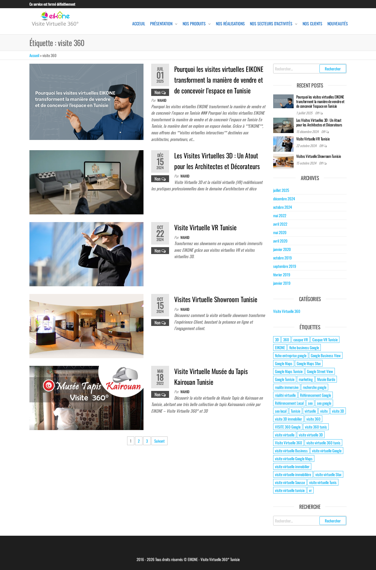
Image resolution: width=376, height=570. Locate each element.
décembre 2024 (284, 198)
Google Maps (283, 363)
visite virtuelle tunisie (290, 490)
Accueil (34, 55)
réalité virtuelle (285, 395)
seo (310, 403)
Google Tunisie (284, 379)
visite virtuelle (284, 434)
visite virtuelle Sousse (290, 482)
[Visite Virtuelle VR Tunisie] (86, 253)
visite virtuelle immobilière (293, 474)
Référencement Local (289, 403)
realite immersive (286, 387)
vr (310, 490)
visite (324, 411)
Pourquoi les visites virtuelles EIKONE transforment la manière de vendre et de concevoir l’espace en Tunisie (218, 79)
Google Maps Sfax (309, 363)
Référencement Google (315, 395)
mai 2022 (279, 215)
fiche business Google (304, 347)
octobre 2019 (282, 257)
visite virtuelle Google (326, 450)
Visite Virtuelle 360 (286, 311)
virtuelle (310, 411)
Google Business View (326, 355)
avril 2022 (280, 224)
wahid (161, 100)
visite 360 (313, 419)
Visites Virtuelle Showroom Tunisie (215, 299)
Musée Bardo (326, 379)
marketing (306, 379)
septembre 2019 (284, 266)
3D (277, 339)
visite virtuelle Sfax (328, 474)
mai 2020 (279, 232)
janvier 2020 (282, 249)
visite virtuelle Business (291, 450)
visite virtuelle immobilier (292, 466)
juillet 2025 (281, 190)
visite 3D (338, 411)
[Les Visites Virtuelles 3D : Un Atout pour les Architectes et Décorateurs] (86, 181)
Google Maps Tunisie (289, 371)
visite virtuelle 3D (311, 434)
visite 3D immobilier (288, 419)
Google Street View (320, 371)
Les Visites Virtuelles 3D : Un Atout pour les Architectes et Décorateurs (319, 122)
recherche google (314, 387)
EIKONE (280, 347)
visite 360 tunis (316, 427)
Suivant (159, 441)
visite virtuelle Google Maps (294, 458)
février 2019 (281, 274)
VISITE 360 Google (288, 427)
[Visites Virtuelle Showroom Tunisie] (86, 325)
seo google (324, 403)
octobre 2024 (282, 207)
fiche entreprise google (290, 355)
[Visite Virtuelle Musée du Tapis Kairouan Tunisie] (86, 397)
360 (286, 339)
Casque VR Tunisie (325, 339)
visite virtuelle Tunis (323, 482)
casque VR (300, 339)
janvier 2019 (282, 283)
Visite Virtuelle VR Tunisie (205, 227)
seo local (280, 411)
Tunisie (295, 411)
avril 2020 (280, 241)
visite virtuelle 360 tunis (323, 442)
